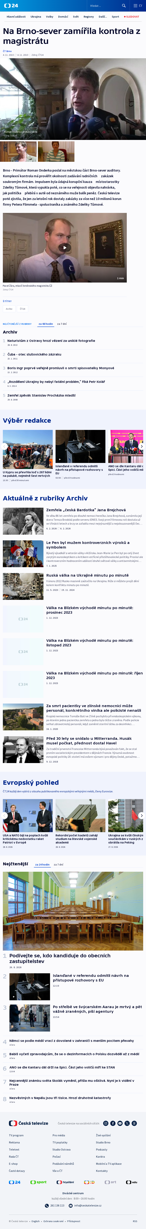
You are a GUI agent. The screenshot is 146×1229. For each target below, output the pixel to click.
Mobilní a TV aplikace (109, 1163)
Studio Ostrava (62, 1149)
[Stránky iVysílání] (65, 1182)
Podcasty (101, 1149)
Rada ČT (14, 1156)
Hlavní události (16, 16)
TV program (16, 1135)
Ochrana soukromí (53, 1221)
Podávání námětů (63, 1163)
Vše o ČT (58, 1171)
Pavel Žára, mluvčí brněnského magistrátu (26, 285)
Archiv (9, 308)
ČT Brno (7, 51)
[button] (65, 248)
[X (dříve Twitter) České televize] (127, 1123)
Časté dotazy (17, 1171)
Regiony (89, 16)
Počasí (57, 1156)
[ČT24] (11, 6)
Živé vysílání (103, 1135)
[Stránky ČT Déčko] (89, 1182)
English (35, 1221)
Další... (103, 16)
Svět (76, 16)
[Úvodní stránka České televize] (29, 1123)
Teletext (14, 1149)
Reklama (14, 1142)
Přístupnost (73, 1221)
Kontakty (102, 1171)
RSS (135, 1221)
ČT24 (22, 308)
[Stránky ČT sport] (38, 1182)
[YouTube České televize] (120, 1123)
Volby (49, 16)
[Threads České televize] (134, 1123)
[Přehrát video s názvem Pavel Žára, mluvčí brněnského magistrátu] (64, 247)
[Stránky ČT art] (110, 1182)
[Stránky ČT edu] (131, 1182)
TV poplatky (60, 1142)
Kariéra (100, 1156)
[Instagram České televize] (106, 1123)
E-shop (13, 1163)
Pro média (59, 1135)
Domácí (63, 16)
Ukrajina (36, 16)
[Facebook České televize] (113, 1123)
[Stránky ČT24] (14, 1182)
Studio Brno (103, 1142)
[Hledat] (124, 5)
